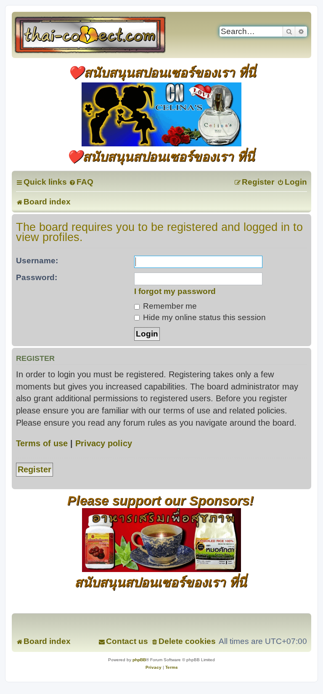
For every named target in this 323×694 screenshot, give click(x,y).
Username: (37, 260)
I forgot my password (175, 291)
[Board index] (99, 35)
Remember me (169, 306)
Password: (36, 277)
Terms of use (42, 443)
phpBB (139, 659)
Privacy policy (103, 443)
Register (34, 469)
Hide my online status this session (203, 317)
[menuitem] (81, 182)
